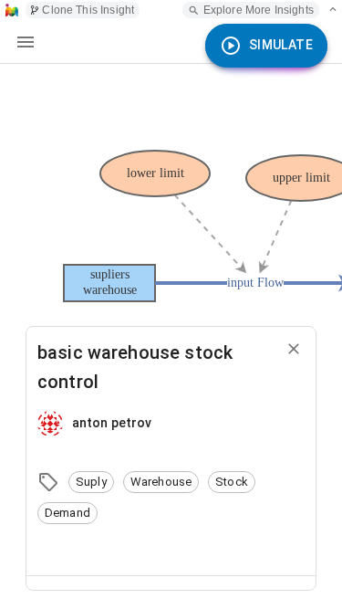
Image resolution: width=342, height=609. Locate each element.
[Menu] (25, 42)
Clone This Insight (88, 10)
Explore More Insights (258, 10)
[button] (91, 482)
